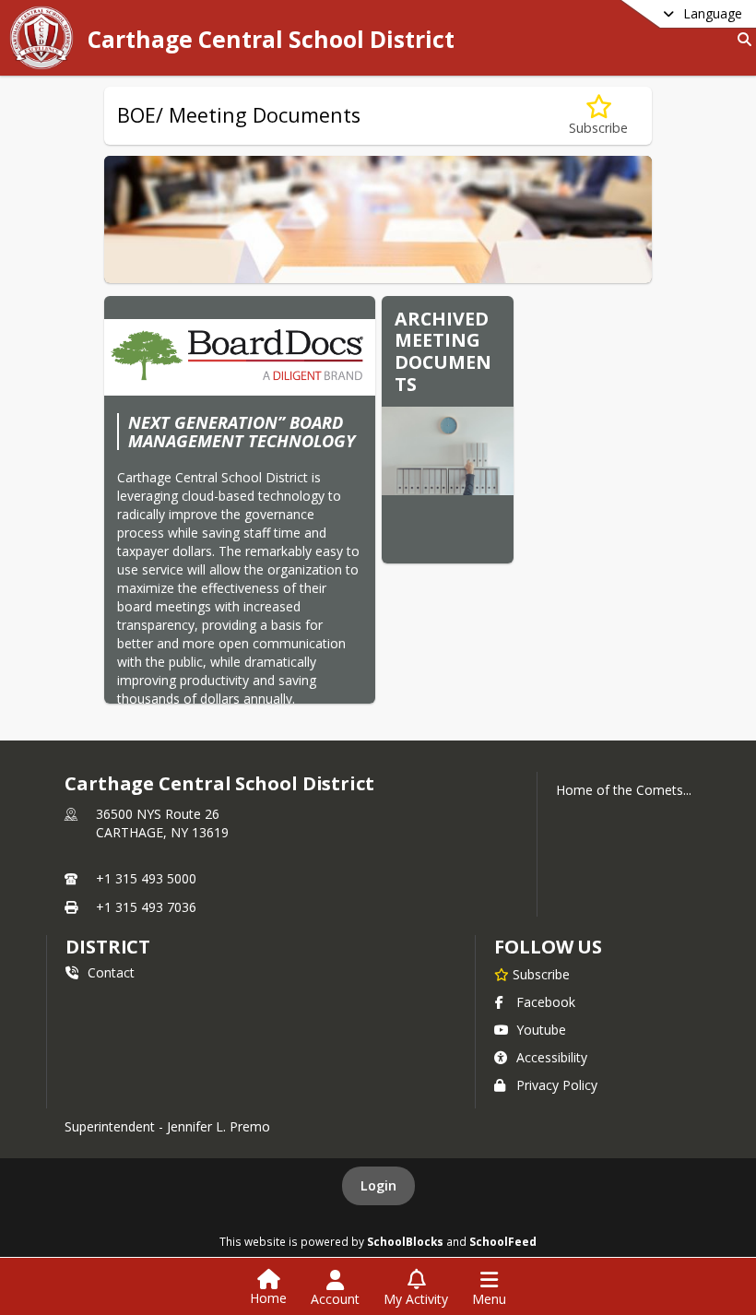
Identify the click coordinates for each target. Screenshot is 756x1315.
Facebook (545, 1002)
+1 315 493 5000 (146, 878)
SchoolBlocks (405, 1241)
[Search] (740, 39)
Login (378, 1185)
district (107, 946)
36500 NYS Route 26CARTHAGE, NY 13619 (162, 823)
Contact (111, 972)
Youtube (541, 1029)
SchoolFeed (503, 1241)
